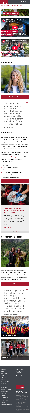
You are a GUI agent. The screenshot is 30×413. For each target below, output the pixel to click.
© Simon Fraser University (6, 404)
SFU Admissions (4, 391)
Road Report (3, 393)
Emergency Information (6, 397)
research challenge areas (12, 157)
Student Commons (5, 381)
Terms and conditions (5, 400)
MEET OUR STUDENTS (15, 96)
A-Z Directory (18, 377)
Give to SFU (3, 395)
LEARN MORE (15, 284)
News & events (4, 377)
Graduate (3, 371)
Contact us (3, 383)
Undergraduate (4, 373)
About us (3, 379)
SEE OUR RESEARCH (15, 181)
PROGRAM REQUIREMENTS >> (9, 335)
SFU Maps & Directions (6, 389)
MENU (24, 2)
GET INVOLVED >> (6, 358)
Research (3, 375)
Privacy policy (4, 402)
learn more (12, 224)
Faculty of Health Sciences (11, 5)
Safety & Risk (4, 387)
